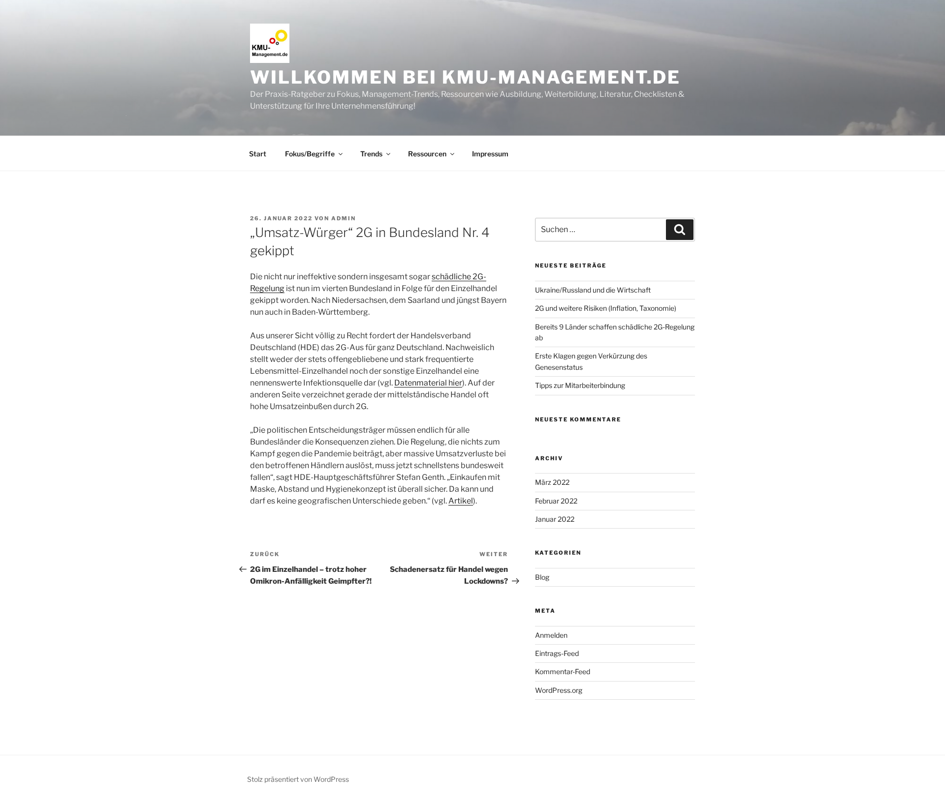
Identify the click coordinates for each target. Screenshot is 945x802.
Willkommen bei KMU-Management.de (465, 77)
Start (257, 153)
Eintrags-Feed (557, 653)
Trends (371, 153)
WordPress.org (558, 690)
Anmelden (551, 635)
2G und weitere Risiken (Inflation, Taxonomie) (605, 308)
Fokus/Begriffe (310, 153)
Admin (343, 218)
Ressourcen (427, 153)
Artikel (460, 500)
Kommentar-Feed (562, 671)
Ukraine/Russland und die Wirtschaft (593, 290)
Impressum (490, 153)
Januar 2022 (554, 519)
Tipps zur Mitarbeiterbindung (580, 385)
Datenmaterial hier (428, 382)
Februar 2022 (556, 501)
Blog (542, 577)
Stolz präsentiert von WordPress (298, 779)
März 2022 (552, 482)
